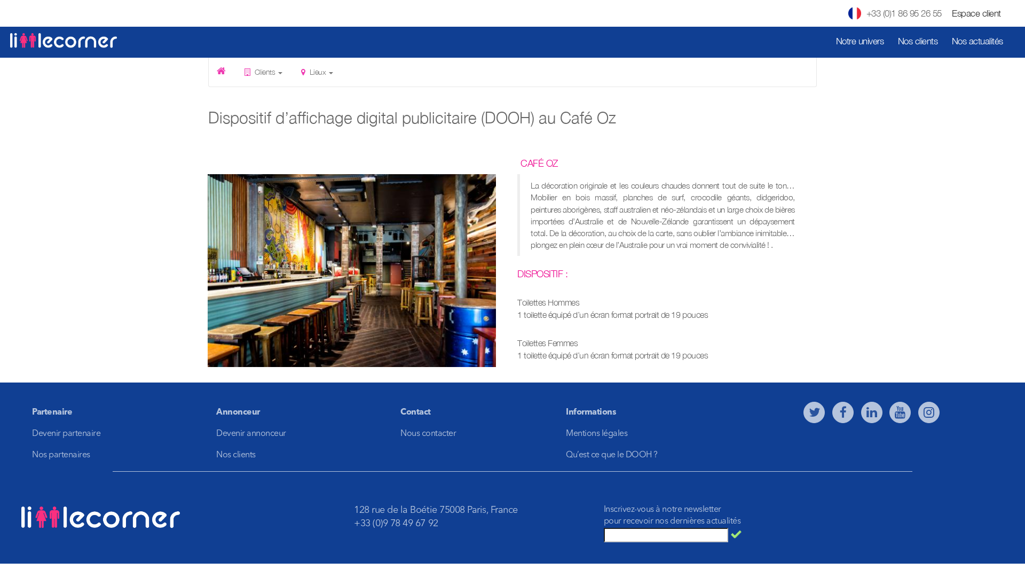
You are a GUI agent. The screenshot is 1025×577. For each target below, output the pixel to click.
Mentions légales (596, 434)
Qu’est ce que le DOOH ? (612, 455)
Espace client (976, 13)
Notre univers (860, 41)
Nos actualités (977, 41)
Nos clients (918, 41)
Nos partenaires (61, 455)
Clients (265, 71)
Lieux (318, 71)
